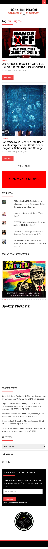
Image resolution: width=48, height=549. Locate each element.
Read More (7, 77)
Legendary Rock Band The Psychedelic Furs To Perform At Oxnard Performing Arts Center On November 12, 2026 (21, 406)
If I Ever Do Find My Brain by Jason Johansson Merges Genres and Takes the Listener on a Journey (29, 204)
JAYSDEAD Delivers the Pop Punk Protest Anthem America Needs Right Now (24, 294)
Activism (5, 139)
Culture (4, 61)
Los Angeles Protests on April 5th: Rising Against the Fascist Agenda (23, 65)
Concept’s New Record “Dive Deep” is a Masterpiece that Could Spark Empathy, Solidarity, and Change (23, 145)
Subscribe (9, 499)
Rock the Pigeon (9, 71)
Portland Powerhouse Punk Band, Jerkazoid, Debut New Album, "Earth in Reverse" (30, 243)
